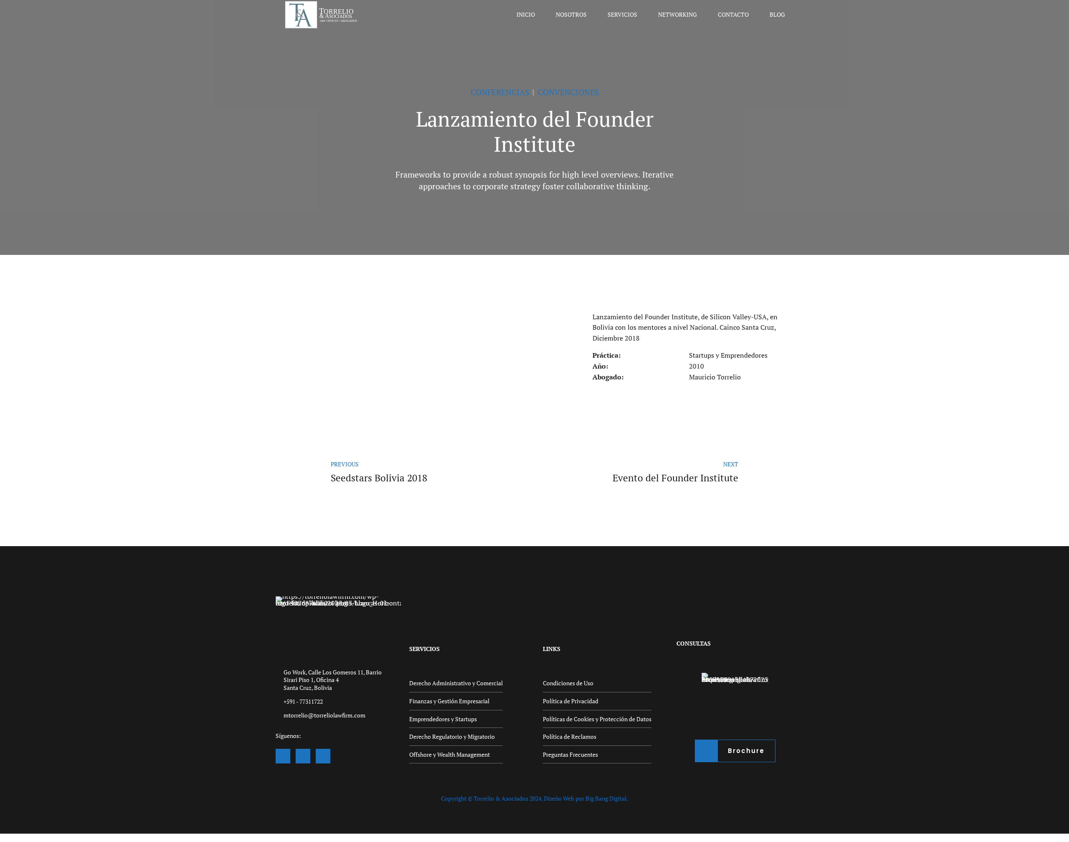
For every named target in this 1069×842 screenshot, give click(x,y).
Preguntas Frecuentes (570, 754)
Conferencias (500, 92)
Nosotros (571, 14)
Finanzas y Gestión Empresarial (449, 701)
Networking (677, 14)
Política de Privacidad (570, 701)
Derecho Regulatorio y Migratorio (452, 736)
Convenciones (568, 92)
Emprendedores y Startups (443, 719)
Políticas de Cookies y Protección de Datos (597, 719)
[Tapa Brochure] (735, 706)
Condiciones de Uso (568, 683)
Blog (777, 14)
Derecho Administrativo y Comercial (456, 683)
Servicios (622, 14)
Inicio (526, 14)
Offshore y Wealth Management (449, 754)
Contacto (733, 14)
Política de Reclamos (569, 736)
